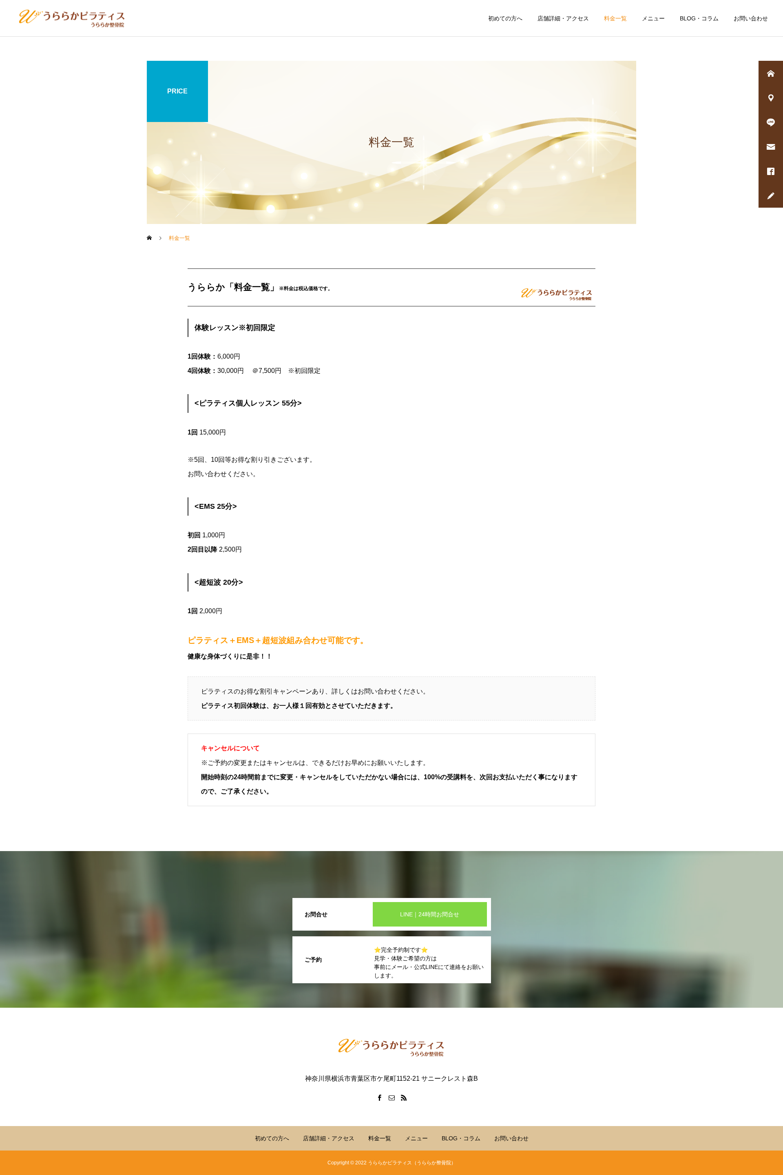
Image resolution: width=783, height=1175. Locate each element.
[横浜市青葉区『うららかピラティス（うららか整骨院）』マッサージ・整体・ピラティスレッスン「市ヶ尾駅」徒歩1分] (72, 18)
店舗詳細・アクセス (563, 18)
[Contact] (391, 1097)
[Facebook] (379, 1097)
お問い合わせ (751, 18)
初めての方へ (505, 18)
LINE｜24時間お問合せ (429, 914)
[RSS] (404, 1097)
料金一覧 (615, 18)
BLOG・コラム (699, 18)
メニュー (653, 18)
